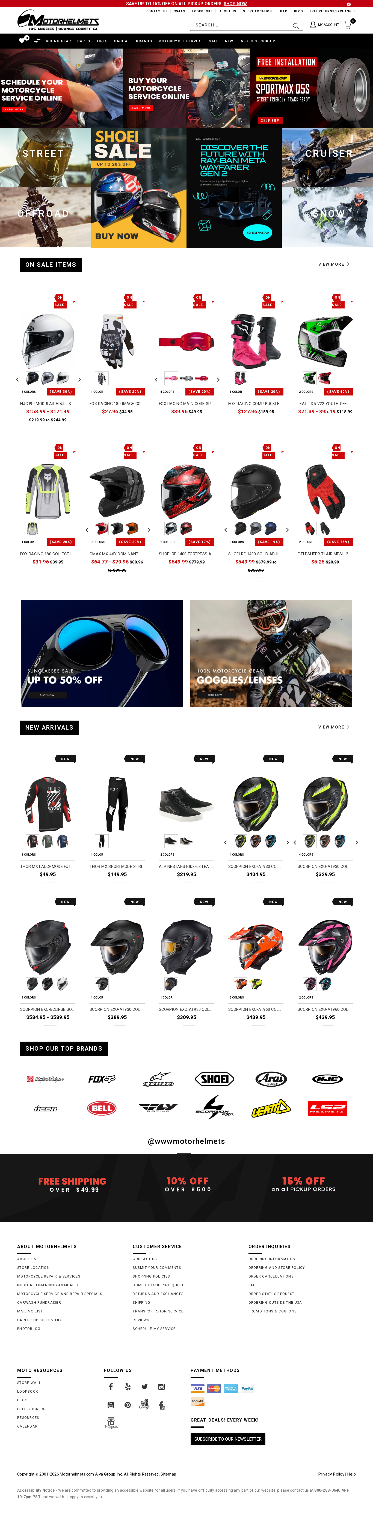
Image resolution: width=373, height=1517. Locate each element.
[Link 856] (215, 1107)
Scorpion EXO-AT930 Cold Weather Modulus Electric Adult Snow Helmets (255, 866)
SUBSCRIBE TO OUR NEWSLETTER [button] (228, 1439)
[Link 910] (162, 1387)
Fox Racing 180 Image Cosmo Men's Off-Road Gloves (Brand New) (117, 403)
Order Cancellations (271, 1276)
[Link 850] (215, 1079)
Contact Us (154, 11)
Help (282, 11)
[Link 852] (327, 1079)
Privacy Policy (331, 1474)
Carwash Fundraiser (39, 1302)
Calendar (27, 1426)
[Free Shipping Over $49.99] (71, 1184)
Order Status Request (271, 1294)
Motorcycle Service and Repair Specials (59, 1294)
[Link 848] (102, 1079)
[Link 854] (102, 1108)
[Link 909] (145, 1387)
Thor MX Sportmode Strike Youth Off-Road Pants (117, 866)
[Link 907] (111, 1387)
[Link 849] (158, 1079)
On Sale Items (51, 264)
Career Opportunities (40, 1320)
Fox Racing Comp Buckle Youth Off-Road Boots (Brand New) (255, 403)
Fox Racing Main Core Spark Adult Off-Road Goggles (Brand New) (186, 403)
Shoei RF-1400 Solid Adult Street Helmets (255, 554)
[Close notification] (349, 4)
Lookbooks (201, 11)
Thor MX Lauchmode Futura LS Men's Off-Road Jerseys (47, 866)
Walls (178, 11)
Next (78, 378)
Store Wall (29, 1383)
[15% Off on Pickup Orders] (302, 1184)
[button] (324, 25)
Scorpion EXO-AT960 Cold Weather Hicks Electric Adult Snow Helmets (325, 1009)
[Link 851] (271, 1079)
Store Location (257, 11)
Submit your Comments (157, 1268)
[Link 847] (45, 1079)
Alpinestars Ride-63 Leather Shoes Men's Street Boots (186, 866)
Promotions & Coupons (272, 1311)
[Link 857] (271, 1108)
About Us (227, 11)
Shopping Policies (151, 1276)
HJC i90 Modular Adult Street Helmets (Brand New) (47, 403)
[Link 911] (111, 1405)
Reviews (141, 1320)
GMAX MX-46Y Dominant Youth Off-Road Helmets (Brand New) (117, 554)
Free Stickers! (32, 1409)
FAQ (252, 1285)
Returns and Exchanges (158, 1294)
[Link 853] (45, 1108)
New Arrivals (49, 727)
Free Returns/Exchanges (333, 11)
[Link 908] (128, 1387)
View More (332, 264)
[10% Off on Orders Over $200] (186, 1184)
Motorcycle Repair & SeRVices (48, 1276)
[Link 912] (128, 1405)
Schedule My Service (154, 1329)
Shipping (141, 1302)
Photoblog (29, 1329)
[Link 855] (158, 1108)
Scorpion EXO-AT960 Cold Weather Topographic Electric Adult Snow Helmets (255, 1009)
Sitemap (168, 1474)
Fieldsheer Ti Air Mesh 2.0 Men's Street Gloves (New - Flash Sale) (325, 554)
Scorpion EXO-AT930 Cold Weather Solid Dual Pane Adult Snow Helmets (186, 1009)
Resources (28, 1418)
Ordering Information (272, 1259)
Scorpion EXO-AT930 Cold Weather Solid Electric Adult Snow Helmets (117, 1009)
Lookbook (27, 1391)
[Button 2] (295, 25)
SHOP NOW (235, 3)
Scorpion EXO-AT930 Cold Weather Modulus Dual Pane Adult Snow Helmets (325, 866)
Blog (298, 11)
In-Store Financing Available (48, 1285)
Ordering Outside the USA (275, 1302)
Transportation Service (158, 1311)
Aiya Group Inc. (109, 1474)
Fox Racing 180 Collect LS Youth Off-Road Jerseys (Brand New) (47, 554)
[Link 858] (327, 1108)
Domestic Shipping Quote (158, 1285)
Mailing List (30, 1311)
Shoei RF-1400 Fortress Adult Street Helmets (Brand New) (186, 554)
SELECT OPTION (60, 432)
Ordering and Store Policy (276, 1268)
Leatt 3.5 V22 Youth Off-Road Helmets (325, 403)
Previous (17, 378)
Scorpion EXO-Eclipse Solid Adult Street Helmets (47, 1009)
